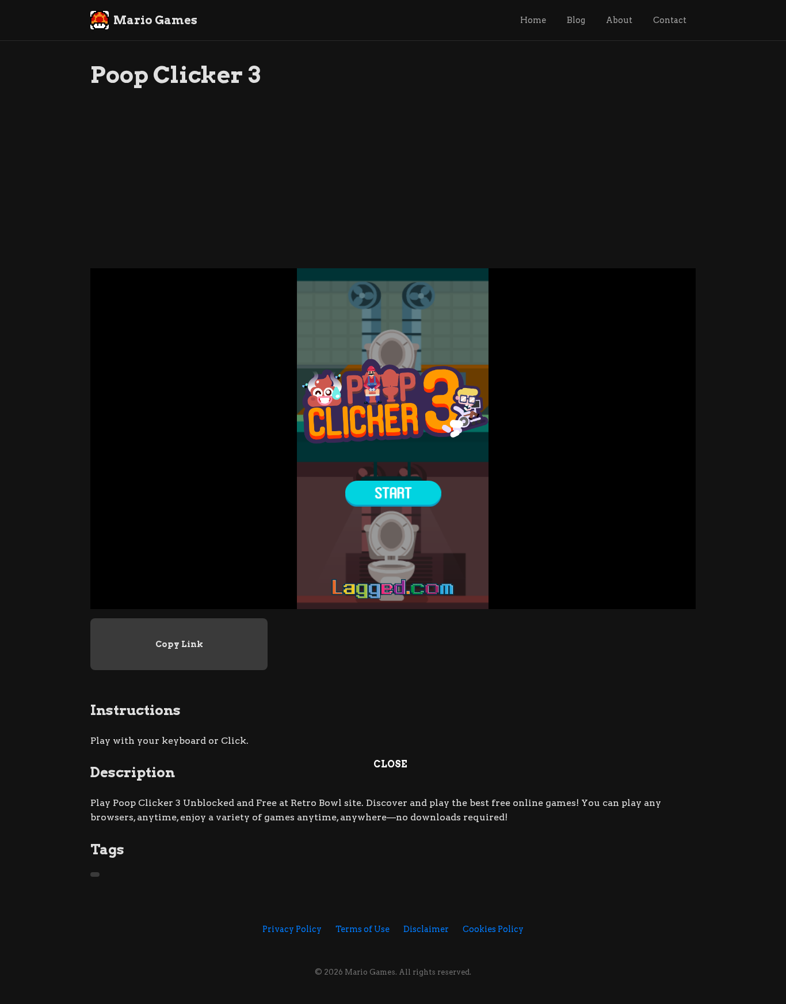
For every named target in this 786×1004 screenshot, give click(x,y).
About (619, 20)
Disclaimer (426, 929)
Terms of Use (362, 929)
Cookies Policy (493, 929)
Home (533, 20)
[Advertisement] (393, 187)
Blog (576, 20)
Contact (669, 20)
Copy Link (179, 644)
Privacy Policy (292, 929)
